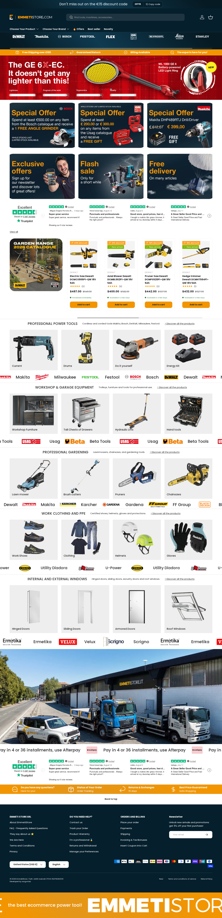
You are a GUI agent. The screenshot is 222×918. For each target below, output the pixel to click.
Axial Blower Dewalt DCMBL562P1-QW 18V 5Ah (120, 280)
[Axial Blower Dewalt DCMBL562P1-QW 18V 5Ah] (121, 254)
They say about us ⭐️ (22, 834)
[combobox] (125, 17)
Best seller (94, 29)
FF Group (70, 504)
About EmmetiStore (21, 822)
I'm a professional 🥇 (81, 839)
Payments (126, 828)
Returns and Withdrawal (83, 845)
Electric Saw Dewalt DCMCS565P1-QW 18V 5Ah (83, 280)
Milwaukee (205, 377)
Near (161, 879)
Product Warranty (80, 834)
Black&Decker (121, 504)
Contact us (76, 822)
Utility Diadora (125, 568)
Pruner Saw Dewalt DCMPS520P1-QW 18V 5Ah (157, 280)
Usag (18, 441)
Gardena (23, 504)
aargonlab (26, 881)
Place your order (130, 822)
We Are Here (17, 839)
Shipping (125, 834)
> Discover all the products (180, 323)
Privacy (14, 851)
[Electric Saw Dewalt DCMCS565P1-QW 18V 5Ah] (83, 254)
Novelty (108, 29)
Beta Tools (64, 441)
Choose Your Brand (54, 29)
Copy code (154, 4)
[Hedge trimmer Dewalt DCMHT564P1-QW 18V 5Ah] (196, 254)
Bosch (87, 377)
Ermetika (101, 641)
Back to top (111, 799)
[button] (210, 17)
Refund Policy (206, 879)
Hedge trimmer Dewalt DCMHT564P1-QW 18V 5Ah (195, 280)
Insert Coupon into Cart (134, 845)
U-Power (72, 568)
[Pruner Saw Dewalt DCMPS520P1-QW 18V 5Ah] (158, 254)
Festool (47, 377)
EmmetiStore (21, 879)
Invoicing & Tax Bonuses (134, 839)
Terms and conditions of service (182, 879)
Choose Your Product (22, 29)
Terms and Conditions (22, 845)
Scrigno (41, 641)
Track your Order (79, 828)
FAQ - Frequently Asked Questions (29, 828)
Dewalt (126, 377)
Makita (163, 377)
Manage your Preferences (84, 851)
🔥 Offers (78, 29)
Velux (147, 641)
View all (14, 231)
